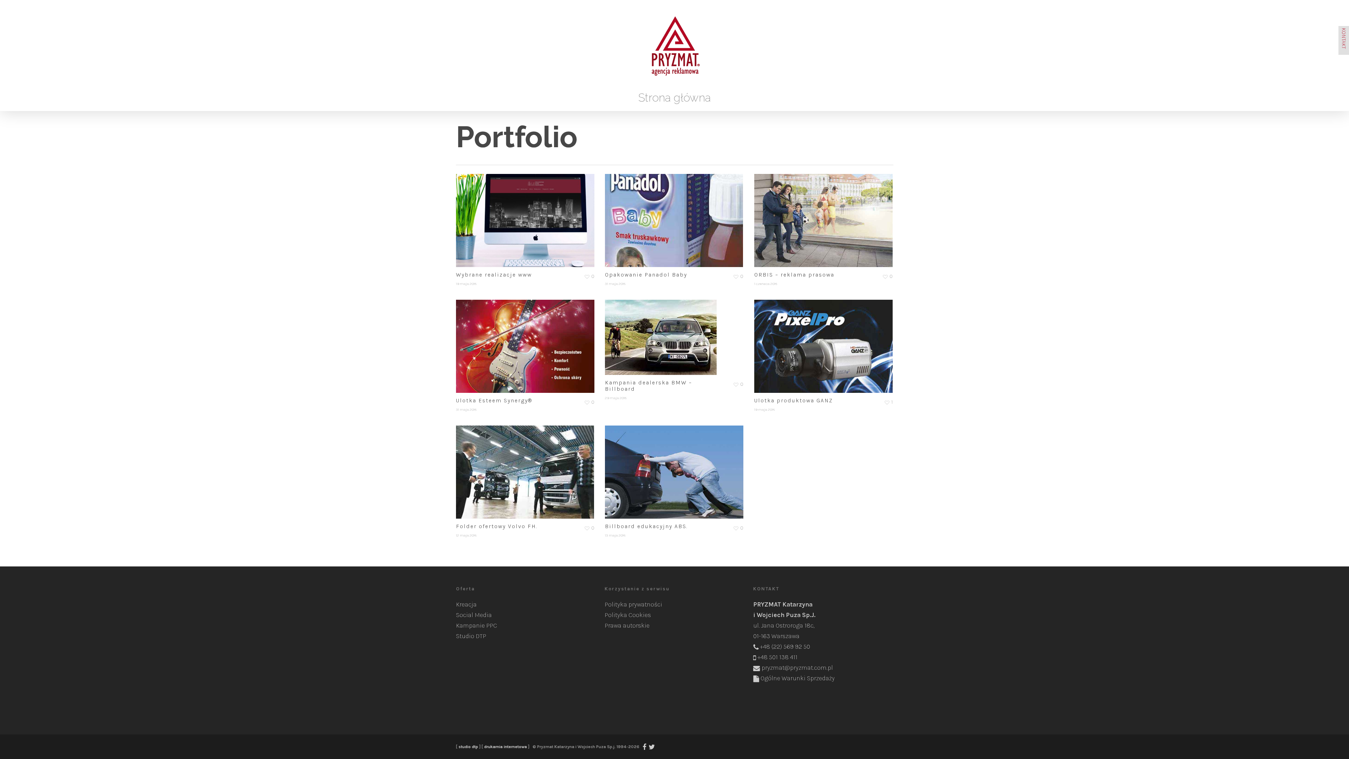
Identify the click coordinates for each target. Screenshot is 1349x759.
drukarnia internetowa (505, 746)
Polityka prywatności (633, 604)
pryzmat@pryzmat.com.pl (797, 668)
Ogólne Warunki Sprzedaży (798, 678)
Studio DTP (471, 636)
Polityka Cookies (628, 615)
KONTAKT (1344, 38)
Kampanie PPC (476, 625)
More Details (527, 215)
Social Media (474, 615)
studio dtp (468, 746)
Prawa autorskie (627, 625)
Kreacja (466, 604)
